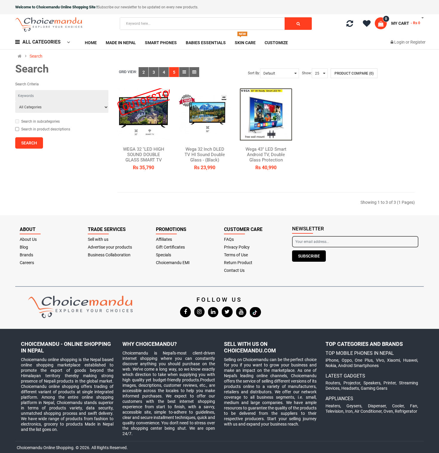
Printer (389, 382)
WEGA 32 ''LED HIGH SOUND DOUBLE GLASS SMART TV (143, 155)
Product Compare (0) (354, 73)
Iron (349, 411)
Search (36, 56)
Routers (333, 382)
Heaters (333, 405)
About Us (28, 239)
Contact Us (234, 270)
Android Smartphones (358, 365)
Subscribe (309, 256)
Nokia (331, 365)
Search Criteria (27, 84)
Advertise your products (110, 247)
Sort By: (254, 73)
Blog (24, 247)
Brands (26, 254)
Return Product (238, 262)
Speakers (371, 382)
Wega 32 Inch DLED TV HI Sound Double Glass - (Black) (205, 155)
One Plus (364, 360)
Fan (413, 405)
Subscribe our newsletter (118, 7)
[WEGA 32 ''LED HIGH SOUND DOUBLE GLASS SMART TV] (143, 114)
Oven (388, 411)
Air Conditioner (368, 411)
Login (400, 42)
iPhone (332, 360)
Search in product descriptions (45, 129)
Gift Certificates (170, 247)
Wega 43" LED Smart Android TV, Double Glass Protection (265, 155)
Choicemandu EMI (173, 262)
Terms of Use (236, 254)
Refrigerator (406, 411)
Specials (163, 254)
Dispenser (377, 405)
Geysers (353, 405)
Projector (351, 382)
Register (418, 42)
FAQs (229, 239)
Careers (27, 262)
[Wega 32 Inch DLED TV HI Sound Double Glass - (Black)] (205, 114)
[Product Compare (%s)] (349, 24)
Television (334, 411)
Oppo (347, 360)
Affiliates (164, 239)
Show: (307, 73)
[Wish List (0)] (369, 24)
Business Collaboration (109, 254)
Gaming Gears (374, 388)
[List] (184, 72)
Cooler (398, 405)
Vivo (380, 360)
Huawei (410, 360)
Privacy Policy (237, 247)
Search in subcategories (40, 121)
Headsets (350, 388)
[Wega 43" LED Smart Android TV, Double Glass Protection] (266, 114)
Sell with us (98, 239)
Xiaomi (393, 360)
